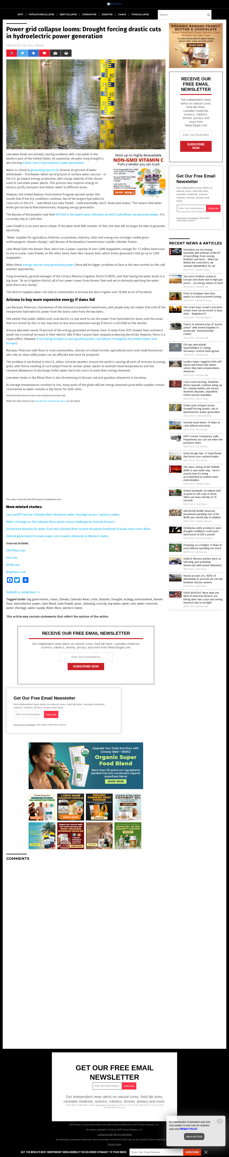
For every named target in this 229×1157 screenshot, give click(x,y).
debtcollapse (68, 14)
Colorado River (79, 599)
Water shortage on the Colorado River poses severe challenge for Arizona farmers (60, 521)
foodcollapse (140, 14)
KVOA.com (13, 565)
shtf (20, 14)
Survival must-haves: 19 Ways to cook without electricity (201, 424)
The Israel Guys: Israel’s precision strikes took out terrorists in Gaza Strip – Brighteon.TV (202, 310)
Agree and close (194, 1136)
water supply (36, 608)
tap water (114, 603)
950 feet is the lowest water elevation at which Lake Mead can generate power (106, 214)
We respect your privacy (107, 1105)
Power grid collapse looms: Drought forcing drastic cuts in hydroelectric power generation (201, 408)
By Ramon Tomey (204, 300)
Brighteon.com (16, 572)
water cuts (129, 603)
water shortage (16, 608)
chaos (122, 14)
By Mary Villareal (204, 416)
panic (78, 603)
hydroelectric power (27, 603)
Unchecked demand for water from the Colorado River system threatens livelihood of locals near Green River (78, 529)
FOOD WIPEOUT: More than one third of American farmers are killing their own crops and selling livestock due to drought (203, 597)
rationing (89, 603)
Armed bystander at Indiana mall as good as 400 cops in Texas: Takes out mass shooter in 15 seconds (202, 495)
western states (72, 608)
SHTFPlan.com (15, 550)
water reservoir (147, 603)
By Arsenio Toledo (204, 538)
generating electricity (45, 170)
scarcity (101, 603)
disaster (107, 14)
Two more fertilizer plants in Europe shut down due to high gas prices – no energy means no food (203, 279)
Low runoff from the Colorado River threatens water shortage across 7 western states (63, 514)
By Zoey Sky (202, 429)
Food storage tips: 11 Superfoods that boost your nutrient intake (202, 455)
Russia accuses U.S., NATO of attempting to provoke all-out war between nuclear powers (203, 579)
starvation (89, 14)
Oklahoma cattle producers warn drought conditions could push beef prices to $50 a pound (202, 531)
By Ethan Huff (202, 287)
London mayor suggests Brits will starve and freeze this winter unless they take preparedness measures (202, 366)
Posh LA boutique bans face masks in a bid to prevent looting (202, 295)
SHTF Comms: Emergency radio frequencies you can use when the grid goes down (203, 439)
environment (143, 599)
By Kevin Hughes (204, 317)
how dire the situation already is (50, 401)
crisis (94, 599)
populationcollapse (41, 14)
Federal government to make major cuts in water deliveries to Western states (57, 536)
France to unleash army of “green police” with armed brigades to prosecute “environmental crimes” (202, 329)
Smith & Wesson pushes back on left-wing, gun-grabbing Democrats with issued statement (202, 562)
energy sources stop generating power (48, 265)
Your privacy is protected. (25, 725)
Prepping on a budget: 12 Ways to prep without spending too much (202, 547)
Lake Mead (49, 603)
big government (37, 599)
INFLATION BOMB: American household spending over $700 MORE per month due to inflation (202, 514)
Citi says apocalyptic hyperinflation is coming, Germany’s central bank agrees (201, 348)
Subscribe (192, 1152)
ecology (128, 599)
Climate (64, 599)
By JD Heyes (202, 504)
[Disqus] (85, 908)
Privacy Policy (114, 1144)
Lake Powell (65, 603)
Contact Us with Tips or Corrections (115, 1134)
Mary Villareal (35, 45)
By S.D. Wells (202, 399)
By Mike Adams (203, 270)
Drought (116, 599)
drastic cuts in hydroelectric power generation (53, 163)
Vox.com (11, 557)
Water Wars (53, 608)
